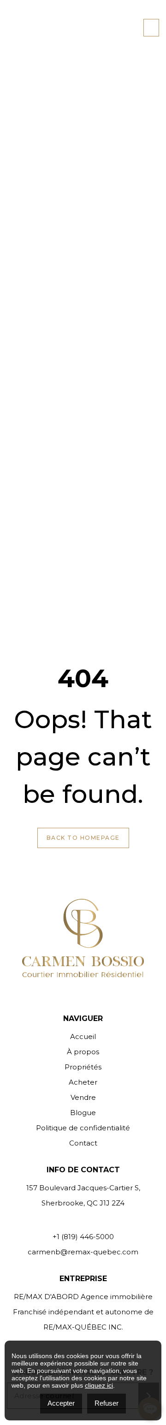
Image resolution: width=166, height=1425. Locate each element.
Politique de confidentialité (83, 1127)
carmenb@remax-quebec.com (83, 1251)
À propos (83, 1051)
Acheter (83, 1082)
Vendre (83, 1097)
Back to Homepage (83, 837)
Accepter (61, 1403)
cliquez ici (99, 1385)
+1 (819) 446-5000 (83, 1236)
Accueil (83, 1036)
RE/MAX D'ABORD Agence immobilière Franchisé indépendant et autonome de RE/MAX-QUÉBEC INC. (83, 1311)
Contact (83, 1143)
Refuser (107, 1403)
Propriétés (83, 1067)
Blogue (83, 1112)
